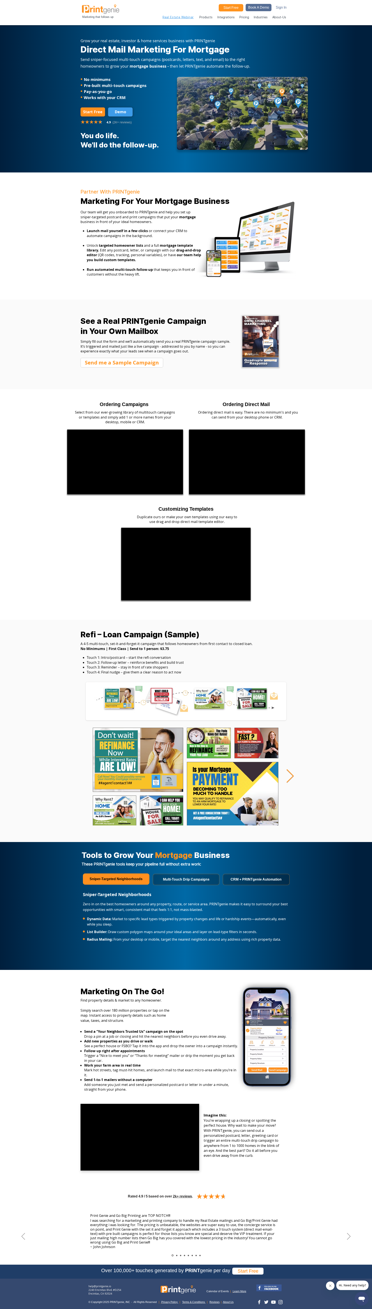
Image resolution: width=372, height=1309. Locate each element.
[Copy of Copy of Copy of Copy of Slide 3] (200, 1255)
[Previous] (23, 1236)
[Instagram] (280, 1302)
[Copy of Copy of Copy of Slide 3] (196, 1255)
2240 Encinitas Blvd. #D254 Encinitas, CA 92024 (104, 1291)
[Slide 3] (184, 1255)
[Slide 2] (180, 1255)
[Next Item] (290, 776)
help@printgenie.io (99, 1286)
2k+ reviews (182, 1196)
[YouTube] (273, 1302)
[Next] (348, 1236)
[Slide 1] (172, 1255)
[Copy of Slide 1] (176, 1255)
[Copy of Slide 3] (188, 1255)
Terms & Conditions (194, 1302)
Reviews (214, 1302)
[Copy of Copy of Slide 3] (192, 1255)
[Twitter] (266, 1302)
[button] (258, 7)
